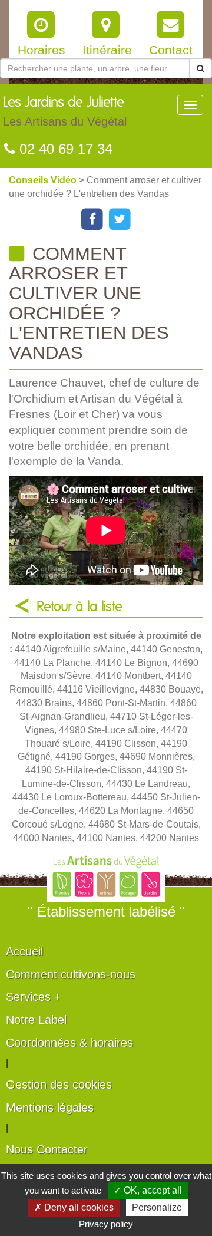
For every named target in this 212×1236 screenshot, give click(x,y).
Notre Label (36, 1019)
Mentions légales (50, 1107)
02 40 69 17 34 (63, 149)
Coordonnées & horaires (69, 1042)
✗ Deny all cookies (74, 1207)
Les (65, 111)
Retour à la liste (79, 607)
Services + (33, 996)
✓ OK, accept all (148, 1190)
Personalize (157, 1207)
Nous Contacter (47, 1149)
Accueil (24, 951)
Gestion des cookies (59, 1084)
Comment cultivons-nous (70, 974)
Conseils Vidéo (44, 180)
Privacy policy (106, 1224)
